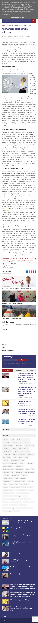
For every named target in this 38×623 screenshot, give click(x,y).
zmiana (26, 502)
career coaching (23, 448)
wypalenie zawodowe (19, 454)
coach (12, 439)
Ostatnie (7, 370)
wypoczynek (19, 472)
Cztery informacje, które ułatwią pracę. (21, 600)
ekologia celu (15, 475)
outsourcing (6, 511)
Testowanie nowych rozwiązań (19, 553)
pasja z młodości (29, 472)
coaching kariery (29, 445)
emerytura (22, 505)
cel (32, 502)
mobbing (30, 481)
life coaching (19, 466)
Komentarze (30, 370)
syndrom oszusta (20, 490)
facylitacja (5, 487)
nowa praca (19, 445)
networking (6, 475)
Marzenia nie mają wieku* (17, 574)
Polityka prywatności (8, 365)
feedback (5, 460)
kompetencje (6, 457)
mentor (27, 439)
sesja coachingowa (8, 490)
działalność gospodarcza (17, 460)
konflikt (5, 502)
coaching (5, 439)
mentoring (20, 439)
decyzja (5, 505)
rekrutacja (6, 472)
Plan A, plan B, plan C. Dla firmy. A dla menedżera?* (16, 288)
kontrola (19, 502)
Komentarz (5, 329)
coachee (16, 451)
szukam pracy (29, 469)
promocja (24, 475)
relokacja (30, 490)
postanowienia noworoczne (24, 508)
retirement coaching (8, 508)
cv (12, 472)
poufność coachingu (8, 499)
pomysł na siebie (24, 442)
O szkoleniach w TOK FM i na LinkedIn (12, 303)
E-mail (4, 347)
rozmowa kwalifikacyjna (23, 499)
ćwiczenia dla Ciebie (8, 469)
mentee (25, 496)
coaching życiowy (24, 484)
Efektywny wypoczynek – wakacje (11, 318)
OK (26, 17)
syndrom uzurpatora (8, 493)
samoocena (15, 511)
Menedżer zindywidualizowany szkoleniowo (22, 567)
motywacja (30, 454)
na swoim (29, 463)
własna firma (13, 505)
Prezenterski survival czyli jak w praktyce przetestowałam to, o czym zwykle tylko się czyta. (27, 411)
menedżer (29, 36)
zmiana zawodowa (8, 445)
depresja (18, 496)
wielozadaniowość (8, 496)
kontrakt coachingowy (23, 493)
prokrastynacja (13, 484)
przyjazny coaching (19, 478)
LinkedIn (5, 616)
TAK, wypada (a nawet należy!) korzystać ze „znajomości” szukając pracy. (26, 421)
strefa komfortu (15, 38)
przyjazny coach (7, 478)
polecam (22, 463)
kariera (14, 448)
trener (14, 457)
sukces (12, 502)
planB (4, 484)
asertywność (22, 36)
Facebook (2, 616)
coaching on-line (28, 487)
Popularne (19, 370)
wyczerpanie (6, 448)
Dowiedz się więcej (17, 17)
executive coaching (8, 466)
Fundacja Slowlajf (15, 487)
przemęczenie (6, 454)
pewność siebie (6, 38)
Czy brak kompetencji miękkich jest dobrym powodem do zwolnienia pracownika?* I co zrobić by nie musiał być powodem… (27, 391)
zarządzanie (23, 38)
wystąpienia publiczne (19, 481)
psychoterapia (7, 481)
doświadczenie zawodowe (10, 463)
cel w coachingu (23, 457)
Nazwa (4, 344)
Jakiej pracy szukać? (16, 528)
